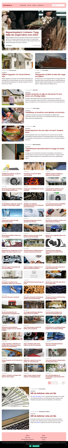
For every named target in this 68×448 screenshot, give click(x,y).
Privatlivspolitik (36, 446)
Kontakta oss (40, 5)
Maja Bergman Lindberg (44, 411)
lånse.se (39, 422)
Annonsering (23, 5)
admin (34, 126)
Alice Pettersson (12, 70)
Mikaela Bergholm (37, 144)
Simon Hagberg (36, 108)
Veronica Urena (42, 388)
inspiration (4, 72)
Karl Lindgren (45, 70)
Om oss (29, 5)
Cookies (34, 5)
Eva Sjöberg (8, 45)
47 (63, 383)
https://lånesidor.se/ (37, 396)
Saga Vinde (35, 90)
